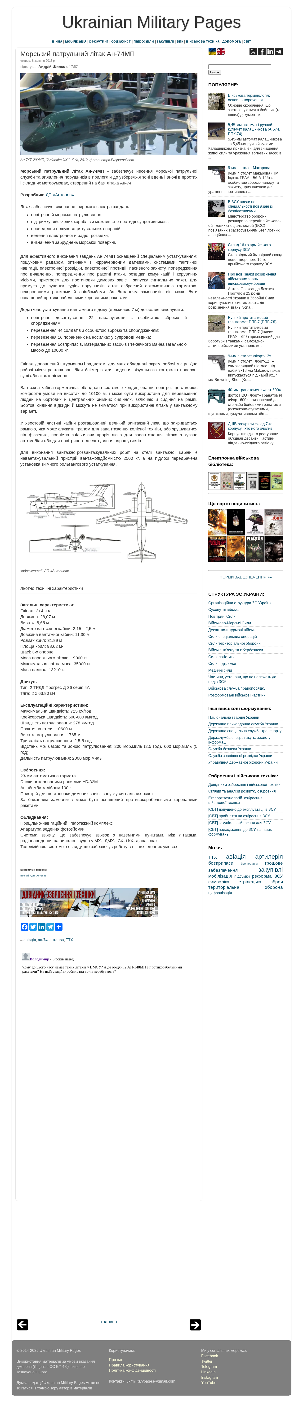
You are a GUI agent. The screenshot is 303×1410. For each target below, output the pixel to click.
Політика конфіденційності (132, 1370)
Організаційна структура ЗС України (240, 603)
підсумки (242, 876)
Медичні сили (220, 670)
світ (247, 41)
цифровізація (220, 893)
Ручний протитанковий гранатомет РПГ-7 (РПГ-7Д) (252, 319)
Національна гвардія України (233, 717)
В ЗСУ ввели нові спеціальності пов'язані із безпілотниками (250, 206)
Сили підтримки (222, 663)
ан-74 (43, 940)
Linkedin (208, 1372)
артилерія (269, 856)
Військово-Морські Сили (229, 623)
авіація (29, 940)
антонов (56, 940)
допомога (231, 41)
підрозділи (144, 41)
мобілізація (75, 41)
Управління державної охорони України (243, 762)
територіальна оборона (245, 887)
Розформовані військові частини (237, 695)
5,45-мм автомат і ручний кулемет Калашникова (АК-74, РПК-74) (254, 129)
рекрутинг (98, 41)
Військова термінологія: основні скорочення (249, 97)
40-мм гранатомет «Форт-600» (254, 390)
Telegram (209, 1366)
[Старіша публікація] (195, 1329)
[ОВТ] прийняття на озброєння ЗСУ (239, 816)
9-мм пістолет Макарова (249, 168)
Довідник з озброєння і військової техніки (244, 784)
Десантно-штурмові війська (232, 630)
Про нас (116, 1359)
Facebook (209, 1356)
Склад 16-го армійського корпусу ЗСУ (249, 247)
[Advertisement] (109, 1261)
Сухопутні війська (224, 609)
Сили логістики (221, 657)
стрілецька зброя (261, 881)
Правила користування (129, 1365)
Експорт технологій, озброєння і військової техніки (236, 800)
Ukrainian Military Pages (151, 22)
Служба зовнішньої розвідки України (240, 755)
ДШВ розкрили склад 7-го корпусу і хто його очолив (250, 426)
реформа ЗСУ (267, 876)
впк (180, 41)
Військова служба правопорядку (236, 688)
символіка (218, 881)
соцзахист (121, 41)
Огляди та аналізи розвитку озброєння (242, 791)
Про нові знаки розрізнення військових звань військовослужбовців (252, 278)
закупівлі (165, 41)
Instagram (209, 1377)
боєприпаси (220, 863)
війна (57, 41)
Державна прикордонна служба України (243, 724)
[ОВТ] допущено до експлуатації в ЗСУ (242, 809)
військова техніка (202, 41)
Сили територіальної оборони (234, 643)
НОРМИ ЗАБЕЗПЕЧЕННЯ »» (246, 577)
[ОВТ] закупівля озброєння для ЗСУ (239, 823)
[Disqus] (108, 1010)
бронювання (249, 863)
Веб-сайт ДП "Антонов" (33, 875)
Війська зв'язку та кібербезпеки (235, 650)
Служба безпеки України (229, 749)
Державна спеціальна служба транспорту (244, 731)
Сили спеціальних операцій (232, 636)
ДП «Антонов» (60, 195)
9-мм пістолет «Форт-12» (249, 356)
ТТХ (69, 940)
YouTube (208, 1382)
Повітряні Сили (222, 616)
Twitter (206, 1361)
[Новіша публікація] (22, 1329)
